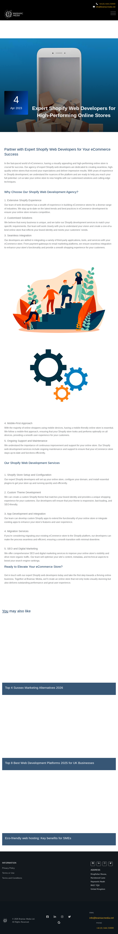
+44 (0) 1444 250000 (107, 4)
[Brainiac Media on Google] (59, 923)
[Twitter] (110, 864)
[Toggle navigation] (113, 13)
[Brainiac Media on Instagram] (62, 918)
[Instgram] (104, 864)
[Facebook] (93, 864)
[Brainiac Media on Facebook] (47, 918)
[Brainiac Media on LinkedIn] (55, 918)
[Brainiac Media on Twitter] (69, 918)
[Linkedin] (99, 864)
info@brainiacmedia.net (105, 7)
